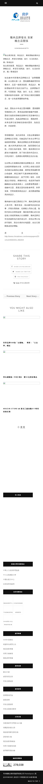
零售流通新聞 (24, 283)
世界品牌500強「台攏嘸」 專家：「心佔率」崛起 (20, 344)
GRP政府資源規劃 (18, 603)
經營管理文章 (8, 676)
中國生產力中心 (8, 579)
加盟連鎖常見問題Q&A (11, 723)
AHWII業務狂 (8, 640)
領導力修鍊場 (8, 653)
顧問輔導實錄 (8, 750)
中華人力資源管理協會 (11, 570)
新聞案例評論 (8, 695)
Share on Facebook (22, 266)
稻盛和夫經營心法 (9, 644)
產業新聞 (6, 700)
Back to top (33, 781)
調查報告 (6, 737)
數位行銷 (6, 672)
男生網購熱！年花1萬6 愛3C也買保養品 (20, 377)
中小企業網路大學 (9, 575)
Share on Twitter (23, 272)
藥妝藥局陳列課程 (9, 732)
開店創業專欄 (8, 649)
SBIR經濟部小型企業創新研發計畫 (8, 623)
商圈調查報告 (8, 728)
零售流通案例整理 (9, 709)
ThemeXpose (29, 774)
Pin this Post (23, 277)
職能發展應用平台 (8, 603)
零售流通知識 (8, 681)
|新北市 (16, 777)
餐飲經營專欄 (8, 658)
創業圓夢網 (18, 612)
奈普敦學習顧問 (8, 584)
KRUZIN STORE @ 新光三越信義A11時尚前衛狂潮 (21, 410)
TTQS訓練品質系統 (8, 612)
